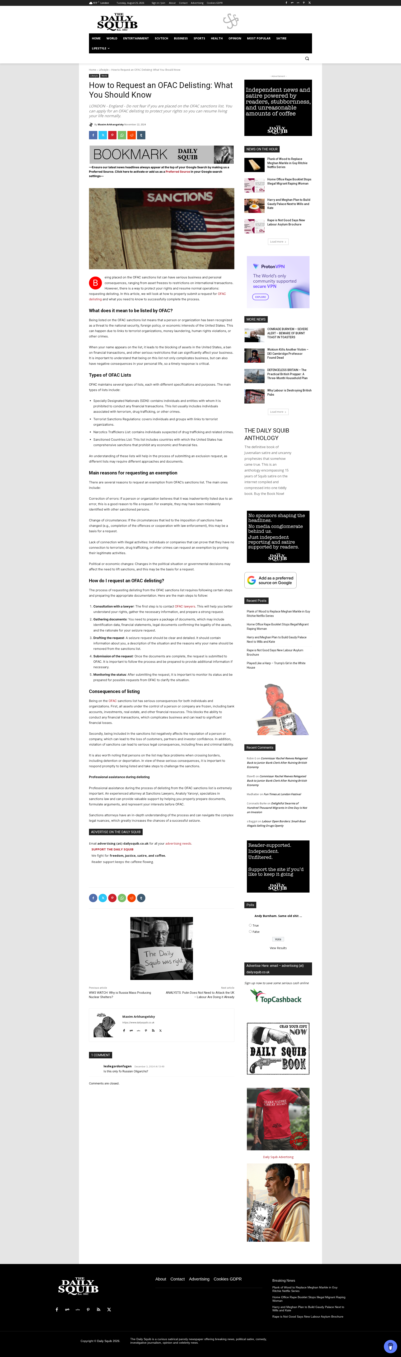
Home (92, 70)
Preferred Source (178, 171)
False (256, 932)
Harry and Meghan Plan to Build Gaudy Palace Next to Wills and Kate (288, 204)
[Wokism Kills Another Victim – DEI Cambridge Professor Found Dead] (254, 355)
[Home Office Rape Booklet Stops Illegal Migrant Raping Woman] (254, 185)
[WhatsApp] (122, 135)
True (256, 925)
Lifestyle (104, 70)
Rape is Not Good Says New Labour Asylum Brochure (275, 652)
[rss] (153, 1029)
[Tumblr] (141, 135)
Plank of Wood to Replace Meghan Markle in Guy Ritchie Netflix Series (287, 163)
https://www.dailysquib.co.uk (138, 1022)
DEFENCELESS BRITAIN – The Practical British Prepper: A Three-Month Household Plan (287, 374)
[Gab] (292, 3)
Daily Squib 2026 (108, 1341)
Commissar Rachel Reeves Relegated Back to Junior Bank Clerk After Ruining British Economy (277, 762)
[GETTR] (298, 3)
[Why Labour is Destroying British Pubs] (254, 396)
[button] (307, 58)
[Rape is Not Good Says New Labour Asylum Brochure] (254, 226)
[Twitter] (309, 3)
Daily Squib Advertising (278, 1157)
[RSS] (98, 1310)
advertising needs (178, 843)
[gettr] (138, 1029)
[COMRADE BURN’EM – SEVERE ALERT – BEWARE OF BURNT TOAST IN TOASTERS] (254, 335)
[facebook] (124, 1029)
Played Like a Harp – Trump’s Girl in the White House (276, 665)
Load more (276, 241)
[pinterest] (145, 1029)
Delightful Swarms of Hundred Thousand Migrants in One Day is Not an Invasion (277, 807)
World (104, 75)
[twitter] (160, 1029)
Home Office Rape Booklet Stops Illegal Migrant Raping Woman (278, 626)
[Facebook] (286, 3)
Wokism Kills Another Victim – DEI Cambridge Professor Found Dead (287, 353)
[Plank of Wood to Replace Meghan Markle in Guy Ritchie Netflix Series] (254, 165)
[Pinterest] (303, 3)
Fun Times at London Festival (282, 794)
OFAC (113, 701)
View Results (278, 948)
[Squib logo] (122, 21)
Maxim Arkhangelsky (111, 124)
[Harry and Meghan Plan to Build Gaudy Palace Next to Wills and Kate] (254, 206)
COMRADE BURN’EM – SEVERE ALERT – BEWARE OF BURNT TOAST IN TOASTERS (287, 333)
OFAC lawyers (185, 606)
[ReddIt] (131, 135)
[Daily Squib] (91, 124)
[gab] (131, 1029)
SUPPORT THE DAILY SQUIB (112, 849)
